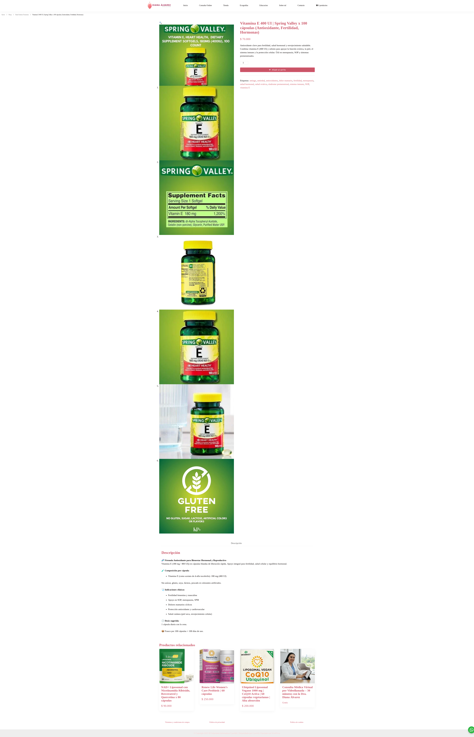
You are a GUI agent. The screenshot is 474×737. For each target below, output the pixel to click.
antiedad (261, 80)
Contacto (301, 5)
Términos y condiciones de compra (177, 722)
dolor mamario (285, 80)
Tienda (225, 5)
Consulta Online (205, 5)
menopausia (308, 80)
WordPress (276, 733)
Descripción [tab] (236, 543)
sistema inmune (297, 84)
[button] (160, 23)
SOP (307, 84)
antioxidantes (272, 80)
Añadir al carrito (279, 70)
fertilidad (298, 80)
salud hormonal (247, 84)
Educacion (263, 5)
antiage (253, 80)
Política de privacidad (217, 722)
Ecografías (244, 5)
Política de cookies (296, 722)
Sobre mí (282, 5)
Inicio (185, 5)
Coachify (255, 733)
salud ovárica (261, 84)
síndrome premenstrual (278, 84)
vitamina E (245, 87)
